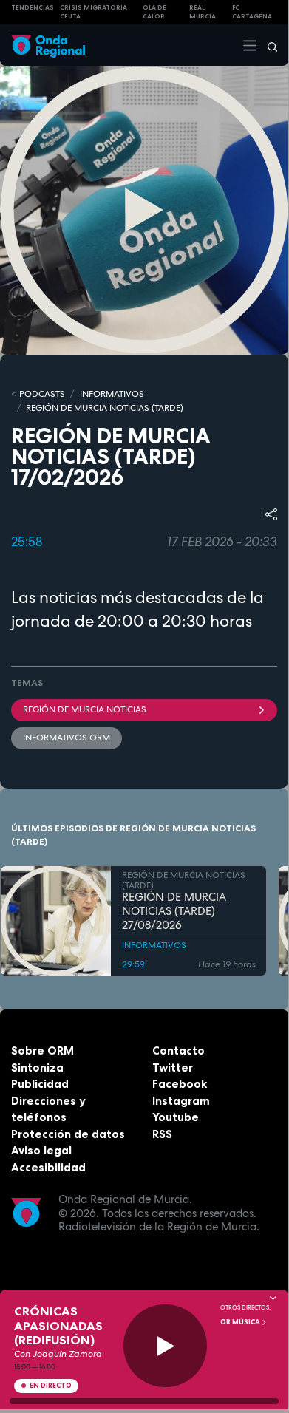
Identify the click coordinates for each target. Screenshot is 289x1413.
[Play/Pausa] (165, 1346)
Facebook (179, 1084)
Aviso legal (41, 1150)
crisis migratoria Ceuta (93, 12)
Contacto (178, 1050)
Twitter (172, 1067)
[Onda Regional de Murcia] (48, 45)
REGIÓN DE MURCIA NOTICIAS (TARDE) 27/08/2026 (174, 911)
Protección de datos (68, 1134)
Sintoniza (37, 1067)
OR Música (241, 1322)
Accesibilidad (48, 1167)
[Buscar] (267, 45)
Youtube (175, 1117)
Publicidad (40, 1084)
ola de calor (154, 12)
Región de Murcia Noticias (84, 709)
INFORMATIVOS (112, 394)
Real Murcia (202, 12)
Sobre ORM (42, 1050)
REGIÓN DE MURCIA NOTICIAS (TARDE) (104, 408)
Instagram (181, 1101)
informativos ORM (66, 737)
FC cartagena (252, 12)
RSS (162, 1134)
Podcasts (42, 394)
